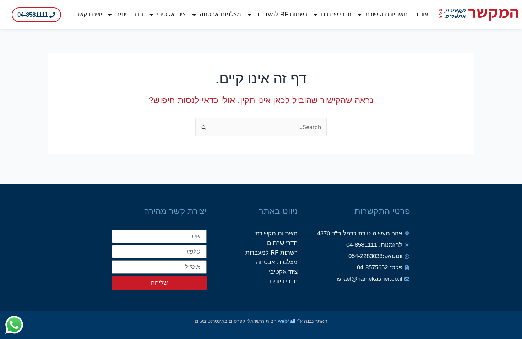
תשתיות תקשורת (386, 14)
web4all (286, 321)
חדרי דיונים (129, 14)
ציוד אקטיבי (171, 14)
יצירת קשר (89, 14)
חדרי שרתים (336, 14)
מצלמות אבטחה (220, 14)
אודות (421, 14)
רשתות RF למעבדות (281, 14)
